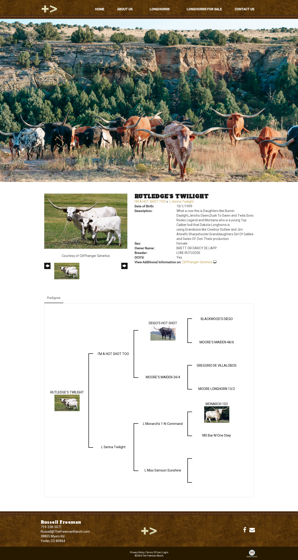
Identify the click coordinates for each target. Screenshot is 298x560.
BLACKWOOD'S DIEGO (217, 319)
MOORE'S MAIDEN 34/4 (163, 377)
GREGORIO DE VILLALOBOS (217, 365)
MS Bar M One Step (216, 435)
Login (165, 552)
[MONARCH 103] (216, 414)
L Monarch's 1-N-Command (163, 424)
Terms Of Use (153, 552)
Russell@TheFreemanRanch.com (65, 531)
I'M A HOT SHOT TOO (150, 201)
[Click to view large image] (85, 221)
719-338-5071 (51, 527)
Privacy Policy (137, 552)
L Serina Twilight (181, 201)
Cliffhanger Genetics (197, 262)
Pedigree (54, 298)
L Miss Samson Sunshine (163, 470)
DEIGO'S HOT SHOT (163, 323)
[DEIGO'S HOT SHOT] (163, 333)
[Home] (149, 531)
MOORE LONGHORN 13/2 (216, 389)
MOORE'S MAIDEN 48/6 (217, 342)
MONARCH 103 (217, 404)
